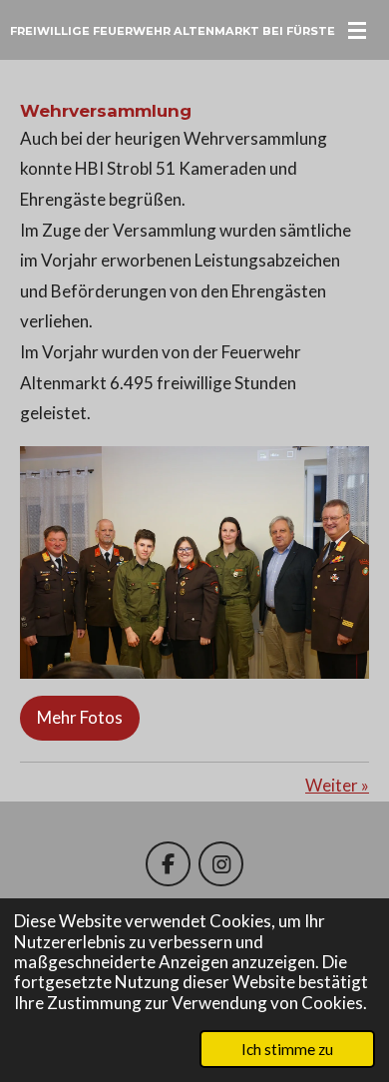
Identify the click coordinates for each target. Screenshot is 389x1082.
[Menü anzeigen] (357, 30)
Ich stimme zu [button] (287, 1049)
